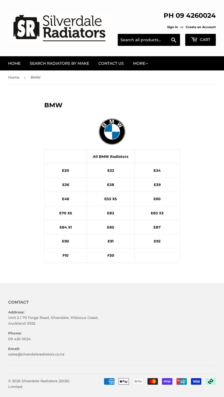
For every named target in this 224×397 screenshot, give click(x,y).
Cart (204, 39)
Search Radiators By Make (59, 63)
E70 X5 (65, 213)
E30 (65, 170)
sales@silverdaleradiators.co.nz (36, 354)
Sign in (172, 27)
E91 (111, 241)
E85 (110, 227)
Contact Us (111, 63)
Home (14, 63)
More (139, 63)
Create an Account (201, 27)
